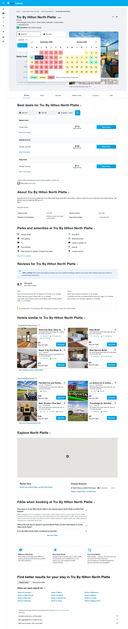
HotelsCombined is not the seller (30, 616)
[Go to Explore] (3, 26)
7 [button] (36, 57)
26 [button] (61, 67)
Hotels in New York (24, 598)
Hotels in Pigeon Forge (25, 595)
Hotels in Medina (90, 595)
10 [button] (51, 57)
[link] (31, 370)
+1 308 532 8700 (22, 25)
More (19, 202)
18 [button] (56, 62)
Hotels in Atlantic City (58, 598)
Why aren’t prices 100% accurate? (30, 623)
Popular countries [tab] (39, 582)
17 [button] (51, 62)
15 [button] (41, 62)
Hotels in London (90, 598)
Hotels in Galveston (24, 601)
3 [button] (51, 52)
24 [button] (51, 67)
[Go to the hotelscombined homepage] (15, 3)
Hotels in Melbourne (91, 592)
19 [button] (61, 62)
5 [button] (60, 52)
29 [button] (41, 72)
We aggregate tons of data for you (30, 620)
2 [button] (46, 52)
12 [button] (61, 57)
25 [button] (56, 67)
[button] (3, 3)
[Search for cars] (3, 18)
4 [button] (67, 57)
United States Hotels (27, 11)
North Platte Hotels (47, 11)
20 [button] (32, 67)
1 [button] (41, 52)
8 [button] (41, 57)
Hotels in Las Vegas (24, 592)
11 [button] (56, 57)
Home (18, 11)
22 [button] (41, 67)
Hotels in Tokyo (56, 601)
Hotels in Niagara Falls (92, 601)
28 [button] (37, 72)
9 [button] (46, 57)
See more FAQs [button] (52, 535)
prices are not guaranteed (62, 610)
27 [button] (32, 72)
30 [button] (46, 72)
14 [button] (37, 62)
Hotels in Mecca (56, 592)
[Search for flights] (3, 9)
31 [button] (96, 72)
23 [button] (46, 67)
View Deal (61, 344)
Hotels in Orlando (57, 595)
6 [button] (76, 57)
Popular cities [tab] (23, 582)
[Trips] (3, 32)
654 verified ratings (34, 27)
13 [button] (32, 62)
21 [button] (37, 67)
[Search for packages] (3, 22)
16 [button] (46, 62)
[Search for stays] (3, 13)
